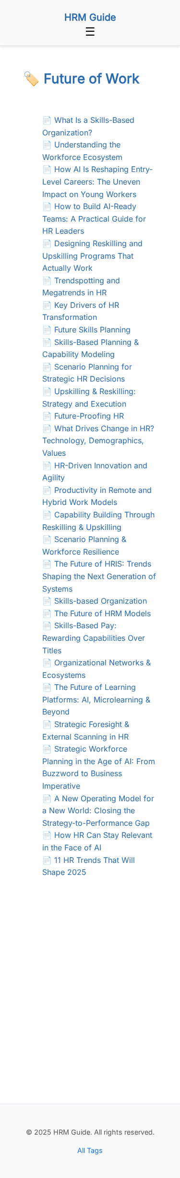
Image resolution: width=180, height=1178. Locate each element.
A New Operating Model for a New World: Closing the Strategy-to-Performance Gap (98, 811)
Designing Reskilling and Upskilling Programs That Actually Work (92, 255)
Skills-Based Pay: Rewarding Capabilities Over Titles (93, 638)
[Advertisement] (90, 1008)
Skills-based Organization (100, 601)
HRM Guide (90, 17)
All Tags (90, 1150)
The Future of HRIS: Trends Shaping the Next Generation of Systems (99, 576)
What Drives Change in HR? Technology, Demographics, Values (98, 441)
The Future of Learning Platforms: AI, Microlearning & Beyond (96, 699)
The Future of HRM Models (102, 613)
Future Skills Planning (92, 329)
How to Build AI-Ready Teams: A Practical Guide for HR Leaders (94, 218)
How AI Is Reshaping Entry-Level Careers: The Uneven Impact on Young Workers (97, 181)
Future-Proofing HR (89, 416)
